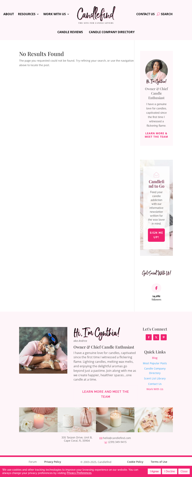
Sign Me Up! (156, 235)
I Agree (154, 471)
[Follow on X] (156, 337)
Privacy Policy (52, 462)
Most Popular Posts (155, 363)
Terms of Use (159, 462)
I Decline (169, 471)
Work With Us (54, 14)
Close (184, 471)
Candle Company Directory (112, 32)
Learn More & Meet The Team (156, 135)
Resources (26, 14)
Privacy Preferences (79, 472)
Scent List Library (155, 378)
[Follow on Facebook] (149, 337)
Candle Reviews (70, 32)
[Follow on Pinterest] (164, 337)
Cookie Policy (135, 462)
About (8, 14)
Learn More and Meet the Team (105, 394)
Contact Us (145, 14)
